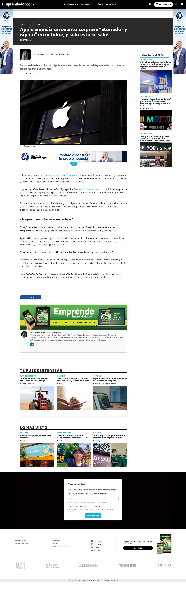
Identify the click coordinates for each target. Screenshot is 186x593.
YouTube (97, 551)
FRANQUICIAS (68, 4)
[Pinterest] (31, 74)
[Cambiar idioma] (150, 4)
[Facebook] (22, 74)
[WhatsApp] (35, 74)
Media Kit (55, 543)
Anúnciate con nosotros (60, 546)
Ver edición (138, 548)
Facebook (97, 541)
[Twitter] (26, 74)
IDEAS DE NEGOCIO (84, 4)
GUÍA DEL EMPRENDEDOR (106, 4)
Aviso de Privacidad (21, 543)
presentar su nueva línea (59, 175)
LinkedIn (97, 547)
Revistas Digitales (20, 541)
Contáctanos (56, 541)
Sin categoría (26, 40)
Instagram (97, 544)
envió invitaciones (87, 189)
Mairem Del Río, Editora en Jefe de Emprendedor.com (50, 54)
